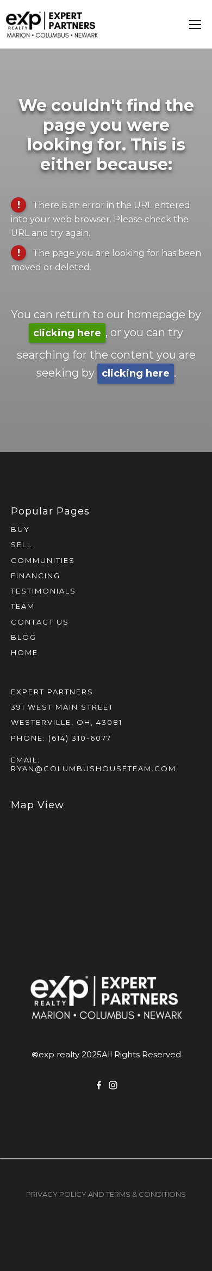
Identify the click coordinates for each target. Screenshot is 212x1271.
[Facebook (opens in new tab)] (99, 1085)
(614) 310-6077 (79, 738)
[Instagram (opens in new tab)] (113, 1085)
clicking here (67, 333)
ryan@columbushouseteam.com (93, 768)
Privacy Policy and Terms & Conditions (106, 1194)
